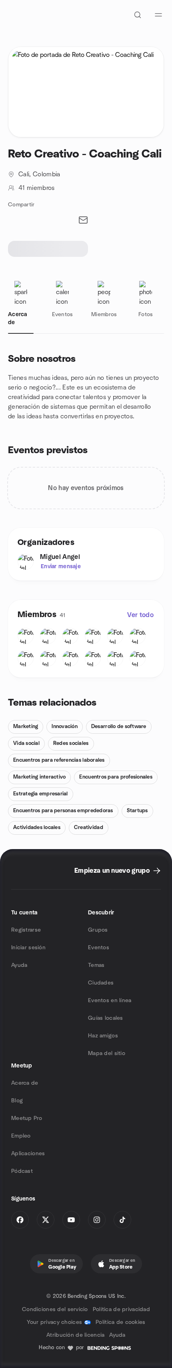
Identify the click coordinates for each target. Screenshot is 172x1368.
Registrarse (26, 930)
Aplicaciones (28, 1153)
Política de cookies (120, 1322)
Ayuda (19, 965)
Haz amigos (103, 1036)
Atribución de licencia (75, 1335)
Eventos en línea (109, 1000)
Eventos (98, 947)
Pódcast (22, 1171)
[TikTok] (122, 1220)
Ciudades (101, 983)
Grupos (98, 930)
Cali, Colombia (39, 174)
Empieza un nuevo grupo (112, 871)
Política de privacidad (121, 1309)
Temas (96, 965)
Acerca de (24, 1083)
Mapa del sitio (106, 1053)
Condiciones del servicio (55, 1309)
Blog (17, 1101)
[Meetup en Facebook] (20, 1220)
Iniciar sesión (28, 947)
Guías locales (105, 1018)
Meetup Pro (26, 1118)
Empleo (21, 1136)
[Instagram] (97, 1220)
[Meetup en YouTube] (71, 1220)
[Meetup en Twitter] (45, 1220)
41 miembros (36, 188)
